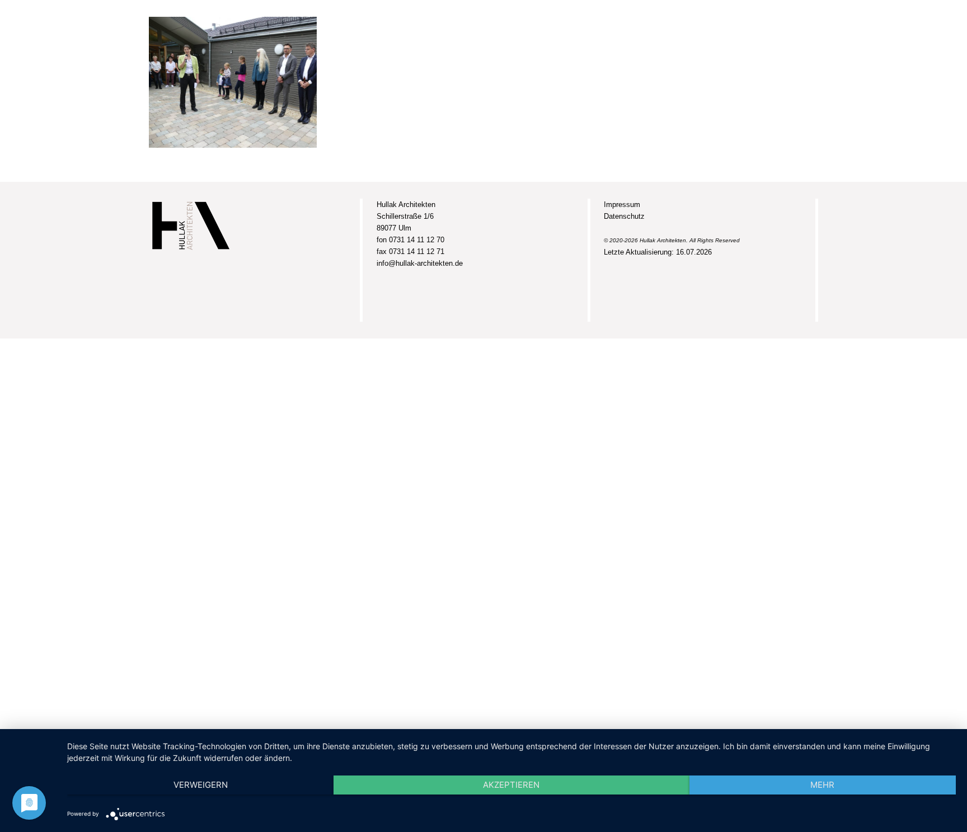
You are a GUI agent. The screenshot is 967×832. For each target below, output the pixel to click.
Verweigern (200, 784)
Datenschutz (624, 216)
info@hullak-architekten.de (420, 263)
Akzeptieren (511, 784)
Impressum (622, 204)
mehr (822, 784)
